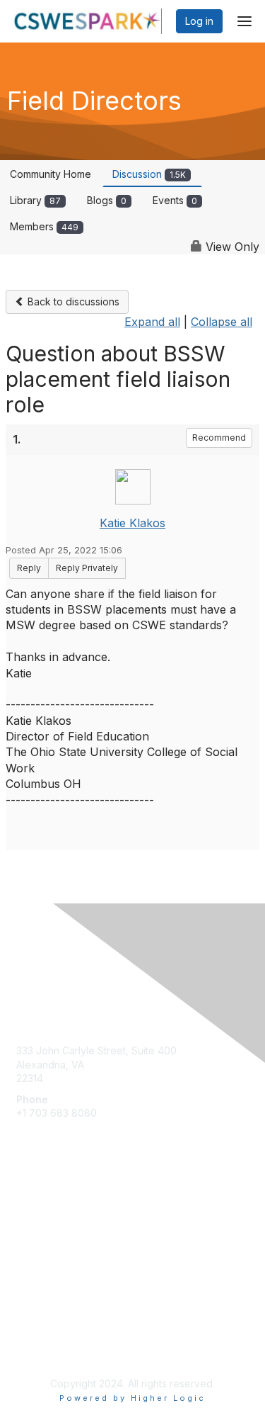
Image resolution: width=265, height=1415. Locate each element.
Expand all (152, 322)
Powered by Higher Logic (132, 1398)
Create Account (52, 1134)
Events (175, 200)
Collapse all (221, 322)
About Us (37, 1335)
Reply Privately (87, 568)
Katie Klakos (132, 523)
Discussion (149, 174)
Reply (29, 568)
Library (35, 200)
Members (44, 226)
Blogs (106, 200)
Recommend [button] (219, 437)
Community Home (50, 174)
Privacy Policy (49, 1348)
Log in (199, 21)
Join (26, 1228)
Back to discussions (72, 301)
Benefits (35, 1241)
